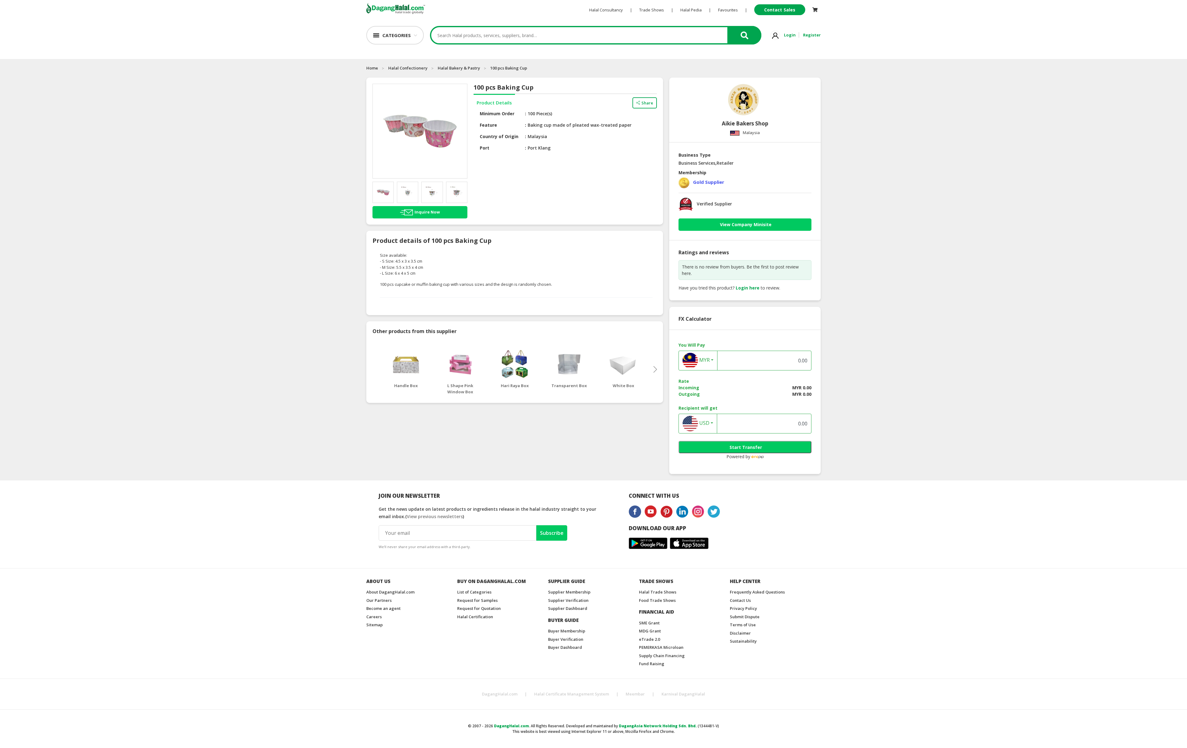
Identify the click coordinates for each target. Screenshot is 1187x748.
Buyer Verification (565, 639)
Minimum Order (497, 113)
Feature (488, 125)
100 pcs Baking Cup (508, 68)
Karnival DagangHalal (683, 694)
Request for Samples (477, 600)
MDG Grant (650, 631)
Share (647, 103)
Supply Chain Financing (662, 655)
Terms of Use (743, 625)
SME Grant (649, 623)
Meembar (635, 694)
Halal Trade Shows (657, 592)
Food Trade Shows (657, 600)
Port (484, 148)
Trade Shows (651, 10)
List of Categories (474, 592)
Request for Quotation (479, 608)
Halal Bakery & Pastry (459, 68)
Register (812, 35)
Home (372, 68)
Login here (747, 288)
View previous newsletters (435, 516)
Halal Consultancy (606, 10)
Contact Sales (779, 10)
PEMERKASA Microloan (661, 647)
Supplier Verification (568, 600)
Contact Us (740, 600)
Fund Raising (651, 663)
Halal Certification (475, 616)
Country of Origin (499, 136)
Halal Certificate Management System (571, 694)
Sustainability (743, 641)
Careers (374, 616)
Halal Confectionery (408, 68)
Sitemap (374, 625)
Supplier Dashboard (567, 608)
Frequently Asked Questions (757, 592)
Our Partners (379, 600)
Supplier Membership (569, 592)
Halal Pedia (691, 10)
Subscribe (552, 533)
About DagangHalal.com (390, 592)
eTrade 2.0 (649, 639)
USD (703, 423)
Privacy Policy (743, 608)
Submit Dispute (744, 616)
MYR (704, 360)
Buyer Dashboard (565, 647)
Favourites (728, 10)
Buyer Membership (566, 631)
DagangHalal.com (499, 694)
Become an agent (383, 608)
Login (790, 35)
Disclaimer (740, 633)
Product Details (494, 102)
